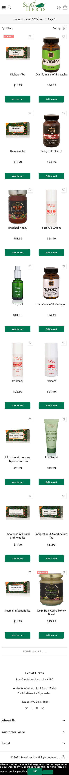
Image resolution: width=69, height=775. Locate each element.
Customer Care (13, 732)
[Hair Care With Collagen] (51, 283)
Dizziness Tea (17, 151)
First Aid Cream (51, 228)
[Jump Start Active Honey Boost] (51, 589)
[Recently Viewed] (63, 757)
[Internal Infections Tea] (18, 589)
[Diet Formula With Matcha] (51, 53)
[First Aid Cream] (51, 206)
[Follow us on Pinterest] (37, 708)
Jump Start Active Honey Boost (51, 612)
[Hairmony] (18, 359)
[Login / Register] (59, 7)
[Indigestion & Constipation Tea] (51, 512)
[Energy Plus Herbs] (51, 130)
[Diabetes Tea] (18, 53)
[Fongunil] (18, 283)
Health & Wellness (34, 19)
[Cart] (65, 7)
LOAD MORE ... (34, 651)
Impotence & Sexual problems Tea (18, 536)
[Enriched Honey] (18, 206)
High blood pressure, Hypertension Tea (17, 459)
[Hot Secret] (51, 436)
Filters (9, 28)
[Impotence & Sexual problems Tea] (18, 512)
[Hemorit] (51, 359)
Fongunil (18, 304)
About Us (9, 720)
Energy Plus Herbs (51, 151)
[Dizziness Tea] (18, 130)
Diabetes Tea (17, 74)
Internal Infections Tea (17, 611)
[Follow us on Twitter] (26, 708)
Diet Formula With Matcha (51, 74)
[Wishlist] (30, 36)
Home (17, 19)
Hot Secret (51, 457)
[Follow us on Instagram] (43, 708)
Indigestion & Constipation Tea (51, 536)
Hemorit (51, 381)
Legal (6, 743)
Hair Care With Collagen (51, 304)
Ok (35, 771)
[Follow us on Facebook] (32, 708)
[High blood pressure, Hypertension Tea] (18, 436)
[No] (47, 772)
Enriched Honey (17, 228)
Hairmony (17, 381)
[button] (17, 99)
